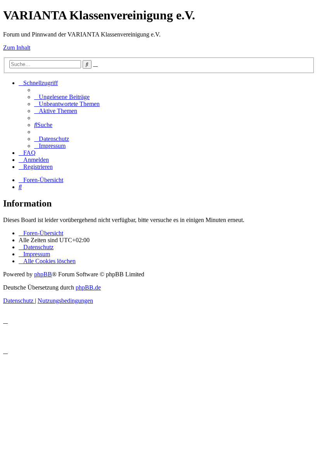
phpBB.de (88, 287)
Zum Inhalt (16, 47)
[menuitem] (62, 97)
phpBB (43, 274)
